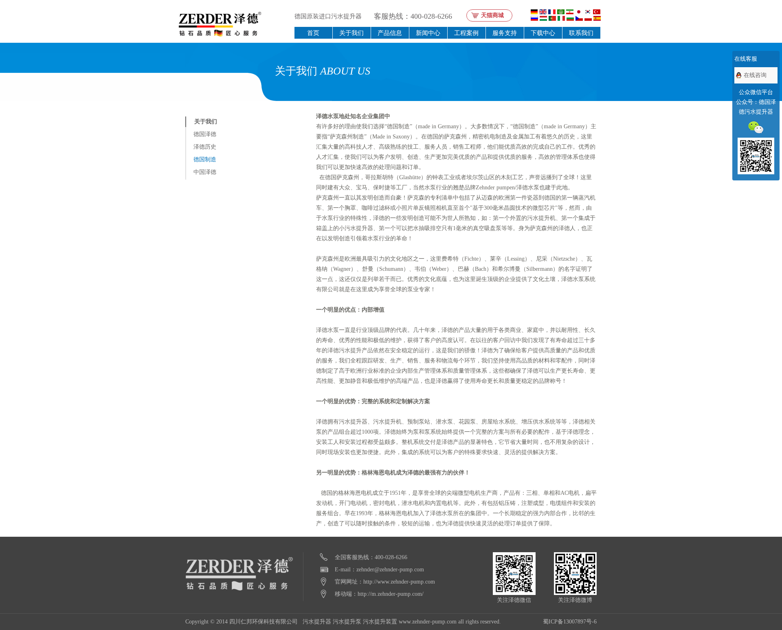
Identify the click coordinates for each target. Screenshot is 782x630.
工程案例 (466, 32)
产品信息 (390, 32)
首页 (313, 32)
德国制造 (204, 159)
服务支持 (504, 32)
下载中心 (543, 32)
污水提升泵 (347, 622)
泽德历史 (204, 147)
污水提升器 (317, 622)
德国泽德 (204, 134)
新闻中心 (428, 32)
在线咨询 (755, 75)
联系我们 (581, 32)
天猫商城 (492, 15)
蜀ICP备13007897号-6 (570, 622)
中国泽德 (204, 172)
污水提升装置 (380, 622)
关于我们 (351, 32)
